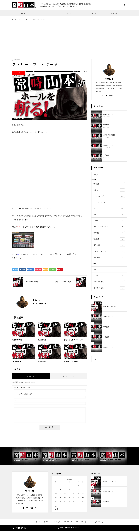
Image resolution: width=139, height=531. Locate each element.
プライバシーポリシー (83, 522)
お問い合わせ (115, 13)
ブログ (46, 13)
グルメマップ (69, 13)
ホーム (38, 522)
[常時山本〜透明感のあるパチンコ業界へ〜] (24, 5)
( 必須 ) (22, 387)
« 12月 (56, 509)
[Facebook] (33, 304)
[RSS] (25, 528)
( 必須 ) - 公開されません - (23, 394)
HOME (23, 13)
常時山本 (109, 78)
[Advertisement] (69, 37)
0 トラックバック (68, 376)
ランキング (92, 13)
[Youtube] (41, 304)
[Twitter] (37, 304)
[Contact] (45, 304)
